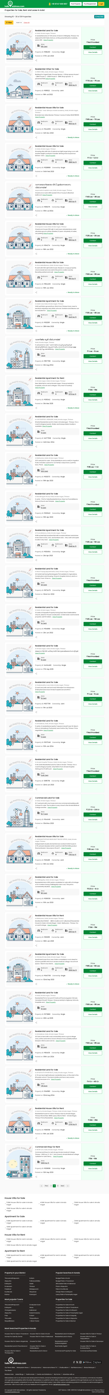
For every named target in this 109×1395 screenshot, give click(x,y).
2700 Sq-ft (73, 1124)
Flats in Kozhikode (62, 1289)
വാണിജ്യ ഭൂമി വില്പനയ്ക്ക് (47, 339)
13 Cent (43, 698)
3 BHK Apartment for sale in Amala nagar (19, 1222)
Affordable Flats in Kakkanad (65, 1284)
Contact (93, 47)
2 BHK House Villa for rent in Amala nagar (87, 1240)
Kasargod (32, 1294)
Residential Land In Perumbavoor (16, 1346)
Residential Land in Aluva (63, 1337)
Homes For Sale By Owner (13, 1337)
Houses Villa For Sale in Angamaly (16, 1341)
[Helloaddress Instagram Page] (80, 1362)
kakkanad (32, 1310)
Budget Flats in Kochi (63, 1278)
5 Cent (43, 737)
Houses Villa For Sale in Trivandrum (17, 1334)
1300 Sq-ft (72, 201)
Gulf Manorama (76, 1367)
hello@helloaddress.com (61, 1384)
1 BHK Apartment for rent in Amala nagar (21, 1261)
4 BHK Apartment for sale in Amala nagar (53, 1222)
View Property (48, 40)
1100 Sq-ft (72, 279)
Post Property (75, 4)
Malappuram (34, 1289)
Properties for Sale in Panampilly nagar (69, 1313)
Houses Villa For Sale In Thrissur (91, 1334)
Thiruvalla (8, 1318)
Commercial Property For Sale (65, 1351)
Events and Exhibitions (44, 1374)
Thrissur (32, 1286)
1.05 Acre (44, 1086)
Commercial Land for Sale (47, 797)
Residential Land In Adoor (38, 1351)
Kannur (7, 1294)
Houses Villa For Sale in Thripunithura (88, 1338)
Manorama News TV (50, 1367)
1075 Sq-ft (72, 394)
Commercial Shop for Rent (47, 1146)
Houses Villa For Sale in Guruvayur (91, 1341)
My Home (57, 1374)
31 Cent (43, 1009)
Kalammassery (34, 1313)
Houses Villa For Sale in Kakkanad (41, 1337)
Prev (46, 1186)
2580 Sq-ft (73, 162)
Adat (18, 23)
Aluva (31, 1307)
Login (101, 4)
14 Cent (44, 623)
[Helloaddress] (14, 4)
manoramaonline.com (12, 1392)
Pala (6, 1316)
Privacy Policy (99, 1390)
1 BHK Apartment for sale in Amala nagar (19, 1228)
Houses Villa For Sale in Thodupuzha (12, 1352)
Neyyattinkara (9, 1321)
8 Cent (43, 660)
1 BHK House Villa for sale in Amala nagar (19, 1209)
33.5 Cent (44, 471)
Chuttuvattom (64, 1367)
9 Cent (43, 433)
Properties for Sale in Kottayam (66, 1310)
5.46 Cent (44, 775)
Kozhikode (8, 1292)
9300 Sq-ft (45, 1163)
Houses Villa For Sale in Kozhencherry (88, 1347)
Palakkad (8, 1289)
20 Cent (44, 585)
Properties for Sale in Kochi (65, 1305)
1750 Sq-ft (72, 855)
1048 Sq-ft (72, 546)
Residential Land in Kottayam (65, 1334)
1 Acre (43, 356)
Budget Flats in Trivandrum (65, 1281)
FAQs (102, 1392)
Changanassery (10, 1310)
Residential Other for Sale (47, 69)
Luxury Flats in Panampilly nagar (66, 1294)
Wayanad (32, 1292)
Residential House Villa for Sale (49, 107)
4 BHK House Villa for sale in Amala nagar (53, 1203)
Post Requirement (90, 4)
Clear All (26, 23)
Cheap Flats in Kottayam (64, 1292)
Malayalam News (23, 1367)
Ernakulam (8, 1286)
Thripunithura (34, 1318)
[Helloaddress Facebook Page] (74, 1362)
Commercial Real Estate (88, 1351)
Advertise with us (68, 1374)
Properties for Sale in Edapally (66, 1316)
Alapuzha (8, 1281)
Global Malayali (89, 1367)
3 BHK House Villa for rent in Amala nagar (19, 1240)
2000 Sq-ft (73, 970)
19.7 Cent (44, 814)
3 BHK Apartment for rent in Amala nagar (19, 1256)
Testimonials (30, 1374)
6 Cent (43, 508)
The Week (8, 1370)
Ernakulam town (35, 1305)
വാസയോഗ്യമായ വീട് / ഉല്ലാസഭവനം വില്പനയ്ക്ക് (53, 186)
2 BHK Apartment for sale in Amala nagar (87, 1222)
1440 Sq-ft (73, 317)
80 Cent (44, 893)
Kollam (31, 1278)
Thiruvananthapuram (12, 1278)
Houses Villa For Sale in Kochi (40, 1334)
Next (62, 1186)
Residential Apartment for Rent (49, 378)
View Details (92, 52)
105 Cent (44, 46)
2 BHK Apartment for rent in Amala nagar (87, 1256)
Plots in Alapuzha (61, 1286)
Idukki (31, 1284)
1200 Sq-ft (72, 932)
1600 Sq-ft (72, 124)
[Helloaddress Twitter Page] (77, 1362)
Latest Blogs (19, 1374)
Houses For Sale (35, 1341)
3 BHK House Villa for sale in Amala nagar (19, 1203)
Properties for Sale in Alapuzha (66, 1318)
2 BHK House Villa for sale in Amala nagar (87, 1203)
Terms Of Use (96, 1392)
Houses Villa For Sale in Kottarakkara (38, 1347)
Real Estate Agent (61, 1346)
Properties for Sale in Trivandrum (67, 1307)
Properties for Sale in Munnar (66, 1321)
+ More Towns (34, 1321)
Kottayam (8, 1284)
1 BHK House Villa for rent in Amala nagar (21, 1245)
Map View (100, 16)
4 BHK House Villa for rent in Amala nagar (53, 1240)
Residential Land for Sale (46, 30)
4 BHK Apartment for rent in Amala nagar (53, 1256)
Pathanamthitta (34, 1281)
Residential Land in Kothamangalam (61, 1342)
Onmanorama (36, 1367)
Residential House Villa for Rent (49, 915)
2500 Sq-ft (73, 85)
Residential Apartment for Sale (49, 301)
